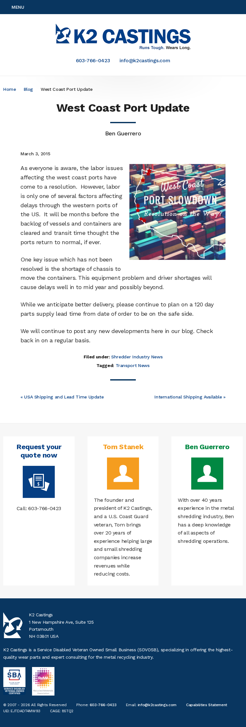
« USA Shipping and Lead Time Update (61, 396)
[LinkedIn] (241, 7)
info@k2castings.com (144, 60)
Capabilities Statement (206, 705)
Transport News (133, 365)
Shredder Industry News (136, 356)
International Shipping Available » (190, 396)
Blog (28, 89)
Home (9, 89)
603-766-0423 (93, 60)
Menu (18, 7)
